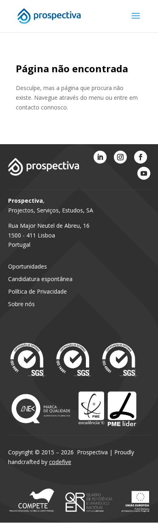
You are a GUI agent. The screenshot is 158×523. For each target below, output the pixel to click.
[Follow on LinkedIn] (100, 157)
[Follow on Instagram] (120, 157)
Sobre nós (21, 304)
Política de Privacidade (37, 291)
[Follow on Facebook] (140, 157)
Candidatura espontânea (40, 279)
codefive (60, 462)
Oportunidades (27, 266)
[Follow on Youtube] (143, 173)
